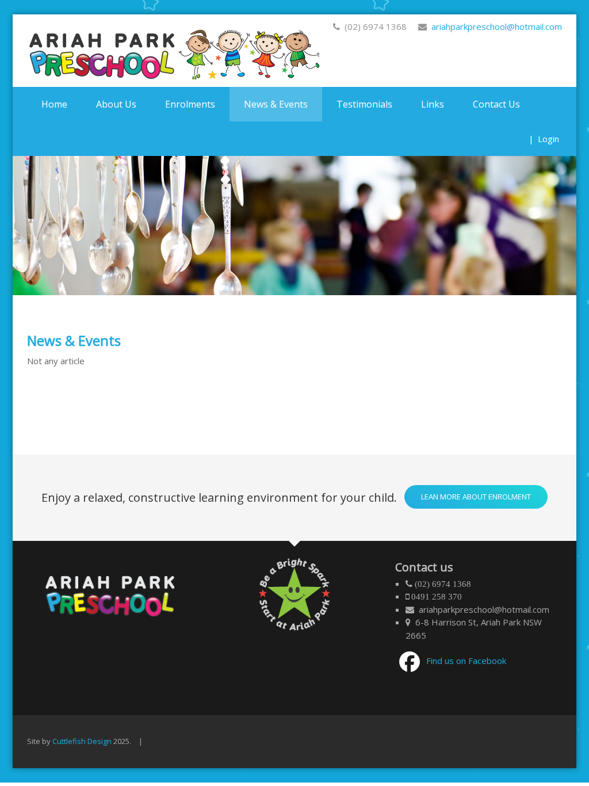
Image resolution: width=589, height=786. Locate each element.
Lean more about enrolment (476, 496)
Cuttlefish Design (82, 741)
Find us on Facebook (466, 660)
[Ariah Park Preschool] (176, 50)
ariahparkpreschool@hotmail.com (494, 26)
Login (548, 138)
